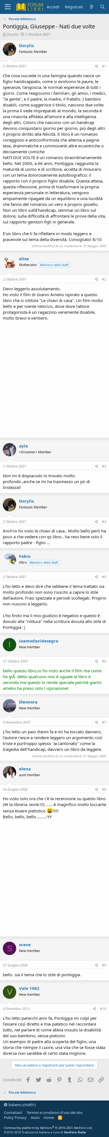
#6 (104, 661)
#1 (104, 66)
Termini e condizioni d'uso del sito (54, 1112)
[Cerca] (102, 7)
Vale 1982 (29, 988)
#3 (104, 466)
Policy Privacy (15, 1117)
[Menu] (7, 7)
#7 (104, 722)
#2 (104, 279)
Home (49, 1117)
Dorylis (12, 34)
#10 (103, 1008)
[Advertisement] (54, 378)
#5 (104, 576)
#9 (104, 965)
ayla (23, 446)
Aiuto (35, 1117)
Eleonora (28, 702)
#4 (104, 521)
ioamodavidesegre (38, 641)
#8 (104, 789)
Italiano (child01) (22, 1104)
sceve (25, 944)
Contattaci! (13, 1112)
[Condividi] (96, 66)
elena (25, 768)
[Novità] (91, 7)
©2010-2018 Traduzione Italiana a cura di (45, 1132)
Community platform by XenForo (48, 1128)
